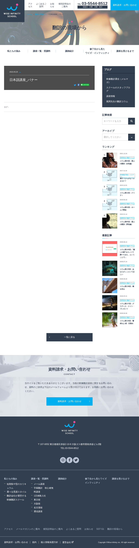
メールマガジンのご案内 (28, 529)
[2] (109, 179)
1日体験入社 (40, 496)
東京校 (37, 500)
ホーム (29, 14)
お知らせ (88, 529)
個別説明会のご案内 (53, 529)
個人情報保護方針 (49, 542)
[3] (109, 194)
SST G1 (100, 529)
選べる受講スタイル (16, 492)
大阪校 (37, 503)
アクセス (8, 529)
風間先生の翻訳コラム (117, 101)
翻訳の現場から (41, 14)
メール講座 (39, 484)
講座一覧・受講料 (41, 51)
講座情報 (110, 96)
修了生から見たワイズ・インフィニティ (97, 51)
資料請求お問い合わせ (125, 5)
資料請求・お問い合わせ (69, 401)
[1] (109, 165)
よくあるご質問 (73, 529)
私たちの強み (13, 51)
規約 (34, 542)
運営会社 (67, 542)
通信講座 (38, 511)
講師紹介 (69, 51)
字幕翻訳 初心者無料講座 (43, 490)
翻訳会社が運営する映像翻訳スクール (16, 498)
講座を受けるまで (125, 51)
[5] (109, 226)
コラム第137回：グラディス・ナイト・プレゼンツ (127, 306)
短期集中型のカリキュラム (16, 486)
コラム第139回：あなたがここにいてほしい (127, 271)
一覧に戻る (69, 337)
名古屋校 (38, 507)
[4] (109, 208)
